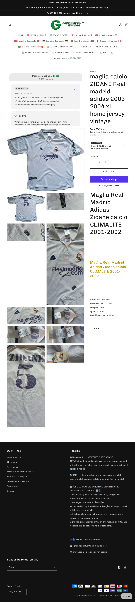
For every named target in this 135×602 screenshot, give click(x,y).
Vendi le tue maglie (17, 476)
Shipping (106, 132)
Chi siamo (12, 462)
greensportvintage (88, 596)
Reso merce (13, 486)
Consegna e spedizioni (18, 481)
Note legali (12, 466)
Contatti (11, 490)
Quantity (94, 156)
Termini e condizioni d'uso (20, 471)
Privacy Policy (14, 457)
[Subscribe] (54, 567)
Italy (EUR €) (15, 591)
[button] (10, 25)
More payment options (109, 186)
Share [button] (96, 328)
